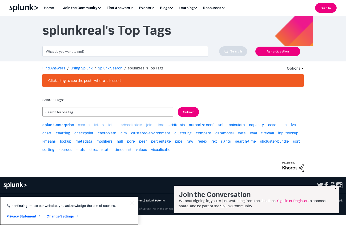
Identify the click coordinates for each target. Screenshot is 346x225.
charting (63, 133)
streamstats (99, 149)
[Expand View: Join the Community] (99, 7)
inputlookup (288, 133)
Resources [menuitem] (212, 7)
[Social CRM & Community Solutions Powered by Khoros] (293, 166)
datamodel (224, 133)
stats (80, 149)
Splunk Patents (155, 200)
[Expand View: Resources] (223, 7)
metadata (84, 141)
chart (47, 133)
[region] (69, 211)
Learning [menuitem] (186, 7)
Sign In (326, 8)
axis (221, 124)
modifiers (105, 141)
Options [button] (292, 68)
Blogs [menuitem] (164, 7)
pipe (178, 141)
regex (202, 141)
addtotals (177, 124)
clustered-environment (150, 133)
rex (214, 141)
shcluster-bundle (274, 141)
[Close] (132, 203)
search (84, 124)
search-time (245, 141)
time (160, 124)
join (149, 124)
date (242, 133)
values (141, 149)
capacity (256, 124)
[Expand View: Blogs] (171, 7)
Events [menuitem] (145, 7)
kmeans (49, 141)
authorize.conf (201, 124)
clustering (183, 133)
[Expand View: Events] (152, 7)
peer (143, 141)
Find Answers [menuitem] (118, 7)
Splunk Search (110, 68)
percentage (161, 141)
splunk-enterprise (58, 125)
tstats (99, 124)
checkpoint (83, 133)
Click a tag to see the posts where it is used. (84, 80)
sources (65, 149)
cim (124, 133)
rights (226, 141)
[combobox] (144, 51)
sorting (48, 149)
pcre (131, 141)
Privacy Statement (21, 216)
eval (253, 133)
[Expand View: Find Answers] (131, 7)
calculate (237, 124)
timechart (123, 149)
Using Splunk (82, 68)
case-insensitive (282, 124)
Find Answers (53, 68)
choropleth (107, 133)
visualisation (162, 149)
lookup (65, 141)
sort (296, 141)
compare (203, 133)
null (120, 141)
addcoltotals (131, 124)
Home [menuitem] (49, 7)
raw (190, 141)
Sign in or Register (292, 200)
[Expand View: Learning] (195, 7)
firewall (267, 133)
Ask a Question (278, 51)
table (112, 124)
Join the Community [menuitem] (80, 7)
